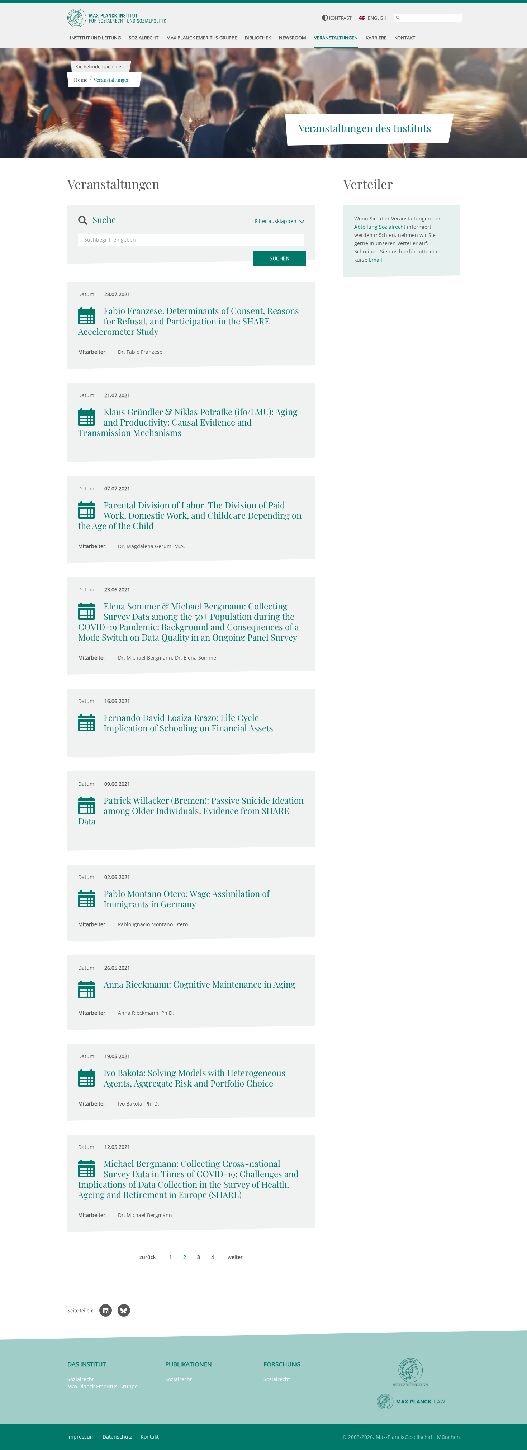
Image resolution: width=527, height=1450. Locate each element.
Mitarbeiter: (92, 351)
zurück (147, 1257)
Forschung (282, 1364)
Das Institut (86, 1364)
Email (375, 259)
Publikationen (188, 1364)
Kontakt (150, 1436)
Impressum (81, 1436)
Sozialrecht (80, 1379)
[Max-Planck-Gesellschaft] (411, 1372)
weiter (235, 1257)
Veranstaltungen (112, 79)
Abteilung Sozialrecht (379, 226)
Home (80, 79)
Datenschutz (118, 1436)
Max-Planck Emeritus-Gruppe (102, 1386)
